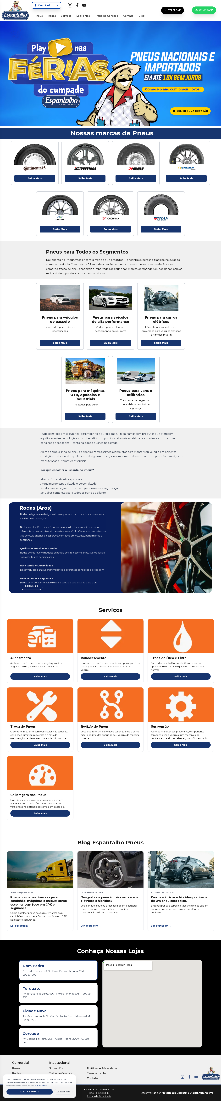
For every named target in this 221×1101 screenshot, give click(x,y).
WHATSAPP (206, 10)
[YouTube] (196, 1077)
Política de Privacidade (102, 1068)
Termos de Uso (97, 1073)
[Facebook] (189, 1077)
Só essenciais (63, 1091)
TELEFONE (174, 10)
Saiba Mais (35, 178)
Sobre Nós (83, 15)
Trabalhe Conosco (106, 15)
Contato (128, 15)
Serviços (66, 15)
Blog (141, 15)
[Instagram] (182, 1077)
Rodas (52, 15)
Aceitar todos (29, 1091)
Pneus (39, 15)
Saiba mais (40, 676)
